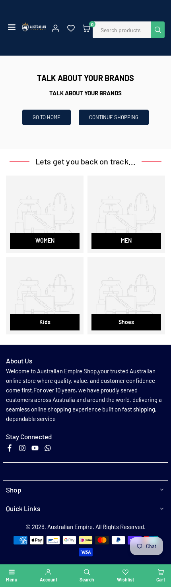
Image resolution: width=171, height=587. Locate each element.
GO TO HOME (46, 117)
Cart (160, 579)
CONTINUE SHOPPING (113, 117)
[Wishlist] (71, 27)
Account (48, 579)
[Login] (55, 27)
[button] (11, 28)
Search (87, 579)
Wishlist (125, 579)
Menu (11, 579)
